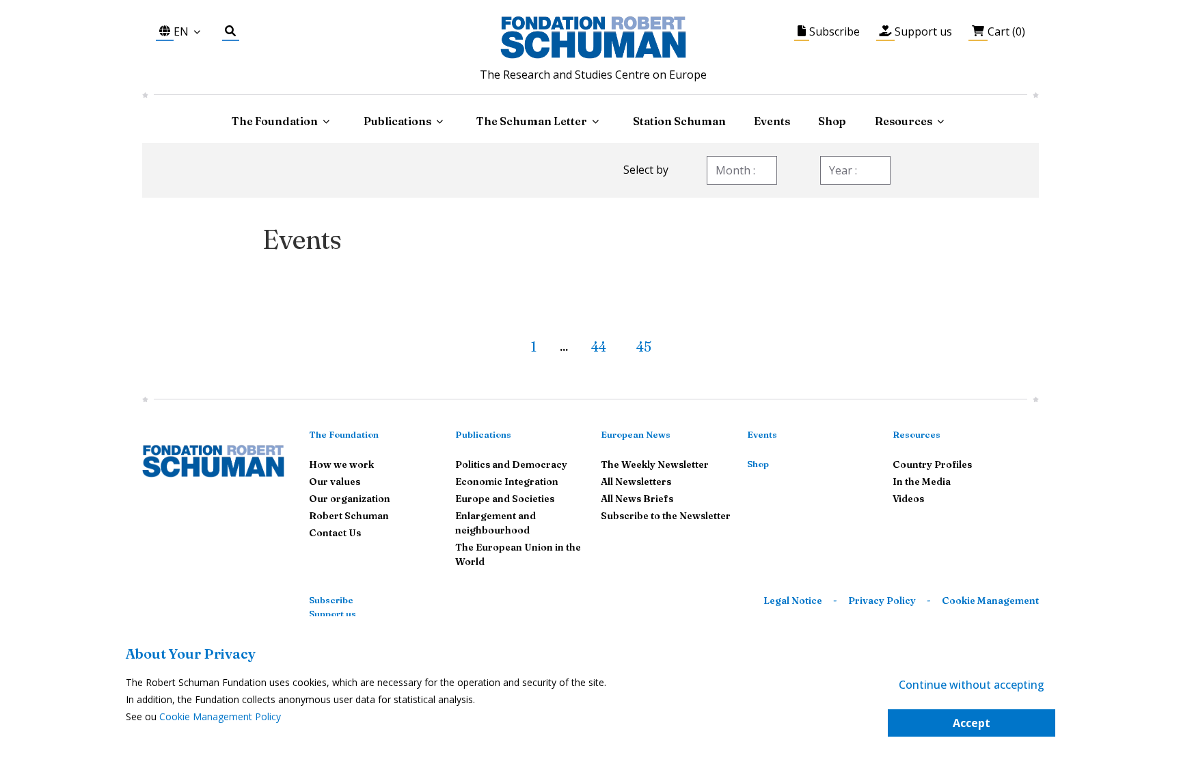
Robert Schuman (349, 516)
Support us (332, 613)
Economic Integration (506, 481)
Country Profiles (932, 464)
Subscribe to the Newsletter (666, 516)
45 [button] (643, 346)
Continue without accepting (971, 684)
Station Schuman (679, 121)
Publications (483, 434)
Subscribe (331, 599)
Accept (971, 722)
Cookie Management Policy (220, 716)
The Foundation (344, 434)
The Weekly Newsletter (655, 464)
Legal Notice (792, 600)
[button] (507, 341)
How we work (341, 464)
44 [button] (598, 346)
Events (772, 121)
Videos (908, 498)
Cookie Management (990, 600)
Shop (832, 121)
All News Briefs (637, 498)
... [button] (564, 347)
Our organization (349, 498)
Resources (903, 121)
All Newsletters (636, 481)
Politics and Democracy (511, 464)
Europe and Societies (504, 498)
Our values (334, 481)
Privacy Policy (882, 600)
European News (635, 434)
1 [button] (533, 346)
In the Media (922, 481)
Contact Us (335, 533)
